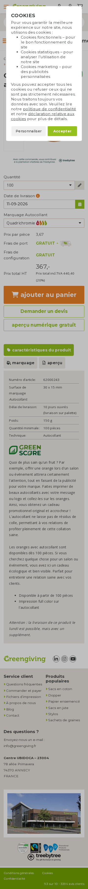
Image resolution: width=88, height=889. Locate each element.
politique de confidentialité (49, 109)
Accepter (62, 131)
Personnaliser (29, 131)
